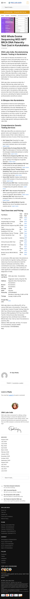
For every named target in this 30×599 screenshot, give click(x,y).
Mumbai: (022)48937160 (7, 525)
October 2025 (5, 458)
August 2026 (4, 439)
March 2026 (4, 450)
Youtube (3, 562)
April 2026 (4, 447)
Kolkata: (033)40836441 (7, 527)
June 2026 (4, 443)
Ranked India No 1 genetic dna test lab (11, 582)
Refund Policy (4, 518)
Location (7, 15)
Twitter (3, 556)
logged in (11, 395)
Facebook (3, 554)
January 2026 (5, 454)
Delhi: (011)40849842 (7, 548)
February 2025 (5, 466)
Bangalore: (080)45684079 (8, 531)
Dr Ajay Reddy (14, 372)
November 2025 (5, 456)
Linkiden (3, 560)
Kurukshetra (13, 15)
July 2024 (4, 468)
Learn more (6, 146)
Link (9, 301)
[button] (27, 3)
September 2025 (5, 460)
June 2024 (4, 470)
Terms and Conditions (7, 516)
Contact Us (4, 514)
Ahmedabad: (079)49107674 (8, 539)
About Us (3, 510)
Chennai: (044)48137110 (7, 529)
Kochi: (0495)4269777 (7, 546)
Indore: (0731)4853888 (7, 543)
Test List (3, 512)
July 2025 (3, 464)
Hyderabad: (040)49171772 (8, 533)
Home (2, 15)
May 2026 (4, 445)
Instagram (3, 558)
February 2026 (5, 452)
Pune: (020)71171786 (6, 541)
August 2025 (4, 462)
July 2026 (4, 441)
